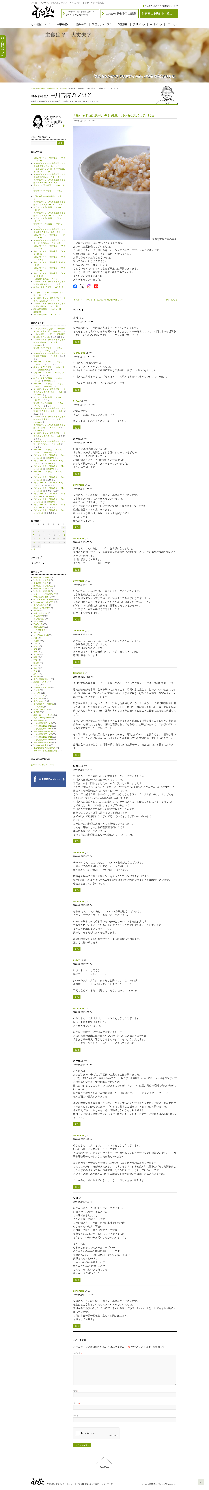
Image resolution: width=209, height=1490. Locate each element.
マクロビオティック (42, 687)
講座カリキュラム (102, 24)
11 (44, 535)
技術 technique (40, 613)
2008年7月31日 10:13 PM (84, 356)
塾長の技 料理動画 (42, 591)
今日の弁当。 (39, 701)
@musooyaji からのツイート (43, 765)
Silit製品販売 (39, 627)
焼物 (35, 649)
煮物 (35, 652)
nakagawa (57, 331)
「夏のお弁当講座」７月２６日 (47, 279)
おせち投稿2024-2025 (43, 740)
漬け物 (36, 610)
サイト (76, 1415)
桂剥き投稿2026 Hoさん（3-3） (48, 314)
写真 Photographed (42, 718)
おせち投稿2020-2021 (43, 729)
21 (59, 538)
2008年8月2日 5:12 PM (82, 905)
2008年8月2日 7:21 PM (82, 964)
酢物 (35, 665)
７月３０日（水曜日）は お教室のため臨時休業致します (99, 299)
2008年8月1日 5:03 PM (82, 634)
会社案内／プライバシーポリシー (60, 1484)
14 (59, 535)
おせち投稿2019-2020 (43, 726)
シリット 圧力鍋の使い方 (45, 594)
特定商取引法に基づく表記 (88, 1484)
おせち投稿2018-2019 (43, 723)
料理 (35, 638)
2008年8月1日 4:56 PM (82, 488)
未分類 (63, 88)
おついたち (170, 299)
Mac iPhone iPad (41, 635)
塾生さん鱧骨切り (41, 745)
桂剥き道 (37, 621)
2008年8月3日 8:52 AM (82, 1064)
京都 (35, 632)
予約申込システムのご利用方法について (161, 6)
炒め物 (36, 663)
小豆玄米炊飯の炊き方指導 (45, 748)
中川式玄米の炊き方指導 (44, 599)
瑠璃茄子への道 (40, 682)
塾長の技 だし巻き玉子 (44, 586)
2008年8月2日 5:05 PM (82, 856)
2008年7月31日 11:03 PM (84, 404)
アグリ (36, 690)
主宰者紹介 (63, 24)
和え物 (36, 641)
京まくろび (38, 698)
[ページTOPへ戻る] (201, 1482)
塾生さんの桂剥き (41, 605)
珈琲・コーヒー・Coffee (44, 715)
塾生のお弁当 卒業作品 (44, 704)
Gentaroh (78, 673)
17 (39, 538)
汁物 (35, 643)
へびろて (37, 685)
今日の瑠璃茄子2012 (42, 679)
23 (34, 542)
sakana (37, 646)
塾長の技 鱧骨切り (42, 580)
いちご (76, 401)
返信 (77, 341)
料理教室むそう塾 (41, 597)
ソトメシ (37, 693)
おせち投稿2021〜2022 (43, 731)
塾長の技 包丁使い (42, 577)
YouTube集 (38, 624)
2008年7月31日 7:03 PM (83, 321)
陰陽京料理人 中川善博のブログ (48, 88)
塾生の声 (81, 24)
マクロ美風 (79, 353)
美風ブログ (139, 24)
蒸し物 (36, 654)
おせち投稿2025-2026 (43, 742)
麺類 (35, 657)
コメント (77, 1353)
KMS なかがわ (39, 630)
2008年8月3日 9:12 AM (82, 1139)
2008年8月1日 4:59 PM (82, 542)
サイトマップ (107, 1484)
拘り (35, 671)
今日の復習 (38, 616)
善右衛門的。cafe (41, 709)
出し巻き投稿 (39, 619)
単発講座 (122, 24)
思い (35, 674)
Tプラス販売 (39, 707)
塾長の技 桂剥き (41, 583)
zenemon (78, 485)
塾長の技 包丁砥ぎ (42, 588)
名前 (75, 1390)
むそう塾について (41, 24)
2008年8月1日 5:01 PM (82, 584)
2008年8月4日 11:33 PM (83, 1294)
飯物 (35, 668)
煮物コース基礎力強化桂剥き (45, 751)
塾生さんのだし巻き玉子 (44, 602)
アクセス (173, 24)
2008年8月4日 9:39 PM (82, 1201)
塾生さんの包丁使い (42, 608)
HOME (33, 88)
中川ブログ (156, 24)
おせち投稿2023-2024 (43, 737)
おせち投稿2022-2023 (43, 734)
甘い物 (36, 676)
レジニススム (39, 696)
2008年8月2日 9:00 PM (82, 1012)
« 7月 (33, 549)
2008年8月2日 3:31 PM (82, 769)
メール (76, 1403)
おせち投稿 (38, 720)
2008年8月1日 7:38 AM (82, 442)
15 (64, 535)
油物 (35, 660)
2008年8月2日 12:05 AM (83, 676)
